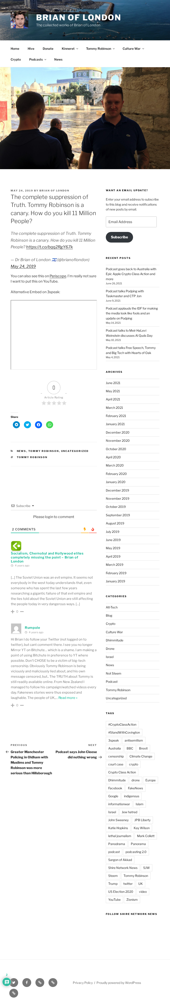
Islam (139, 804)
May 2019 (113, 548)
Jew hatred (129, 812)
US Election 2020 (120, 891)
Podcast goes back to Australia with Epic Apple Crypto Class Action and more (131, 274)
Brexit (143, 748)
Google (113, 796)
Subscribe (119, 237)
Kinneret (68, 48)
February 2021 (116, 416)
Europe (150, 780)
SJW (146, 868)
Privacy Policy (83, 983)
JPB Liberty (142, 820)
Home (15, 48)
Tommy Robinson (98, 48)
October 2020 (116, 449)
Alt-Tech (112, 607)
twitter (128, 883)
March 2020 (115, 465)
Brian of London (78, 17)
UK (140, 883)
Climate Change (140, 756)
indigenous (131, 796)
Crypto (16, 59)
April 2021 (113, 399)
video (143, 891)
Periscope (58, 276)
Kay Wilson (142, 828)
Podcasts (36, 59)
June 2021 (113, 383)
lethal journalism (119, 836)
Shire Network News (122, 868)
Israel (110, 657)
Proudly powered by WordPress (119, 983)
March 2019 (114, 564)
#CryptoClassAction (122, 724)
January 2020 (116, 482)
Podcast (112, 681)
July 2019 (112, 532)
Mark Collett (146, 836)
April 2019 (113, 556)
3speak (113, 740)
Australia (114, 748)
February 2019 (116, 573)
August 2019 (115, 523)
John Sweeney (118, 820)
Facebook (115, 788)
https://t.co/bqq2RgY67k (49, 247)
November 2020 (118, 440)
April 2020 (113, 457)
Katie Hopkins (118, 828)
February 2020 (116, 474)
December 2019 (117, 490)
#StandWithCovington (124, 732)
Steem (113, 876)
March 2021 (114, 407)
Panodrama (116, 844)
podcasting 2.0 (136, 852)
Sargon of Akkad (120, 860)
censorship (116, 756)
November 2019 (117, 498)
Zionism (132, 899)
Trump (113, 883)
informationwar (119, 804)
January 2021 (115, 424)
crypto (133, 764)
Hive (31, 48)
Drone (110, 648)
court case (115, 764)
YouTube (114, 899)
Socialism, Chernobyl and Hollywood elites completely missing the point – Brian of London (47, 557)
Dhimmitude (114, 640)
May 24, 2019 (23, 266)
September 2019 (118, 515)
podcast (114, 852)
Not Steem (113, 673)
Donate (48, 48)
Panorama (138, 844)
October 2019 (116, 507)
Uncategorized (75, 451)
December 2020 (117, 432)
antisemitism (134, 740)
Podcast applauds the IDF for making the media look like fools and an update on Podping (132, 313)
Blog (109, 615)
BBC (130, 748)
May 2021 (113, 391)
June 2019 (113, 540)
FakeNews (135, 788)
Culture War (132, 48)
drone (135, 780)
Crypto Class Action (122, 772)
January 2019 (115, 581)
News (58, 59)
